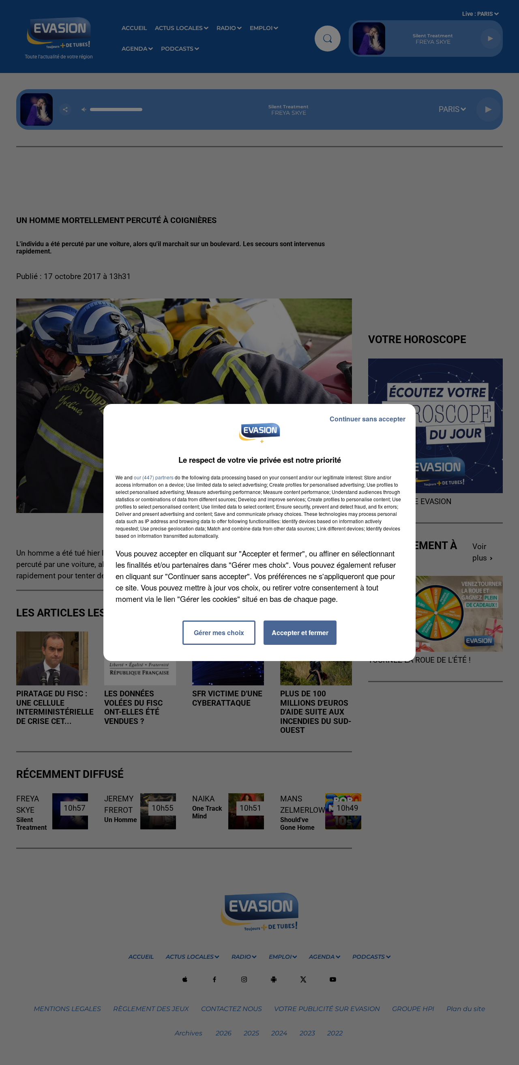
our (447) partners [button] (154, 477)
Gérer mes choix (219, 632)
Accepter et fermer (300, 632)
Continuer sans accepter (367, 418)
